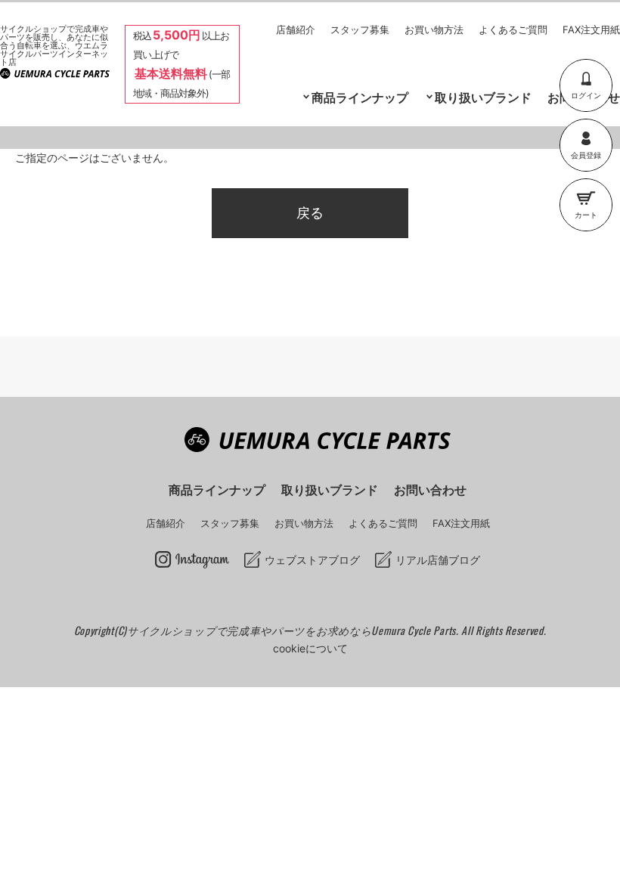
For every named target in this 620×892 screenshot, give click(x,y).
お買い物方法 (434, 29)
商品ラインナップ (217, 489)
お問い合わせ (430, 489)
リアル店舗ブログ (437, 559)
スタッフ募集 (359, 29)
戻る (310, 213)
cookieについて (310, 648)
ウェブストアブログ (312, 559)
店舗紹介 (295, 29)
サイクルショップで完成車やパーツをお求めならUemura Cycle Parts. (294, 630)
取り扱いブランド (483, 97)
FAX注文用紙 (591, 29)
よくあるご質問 (513, 29)
